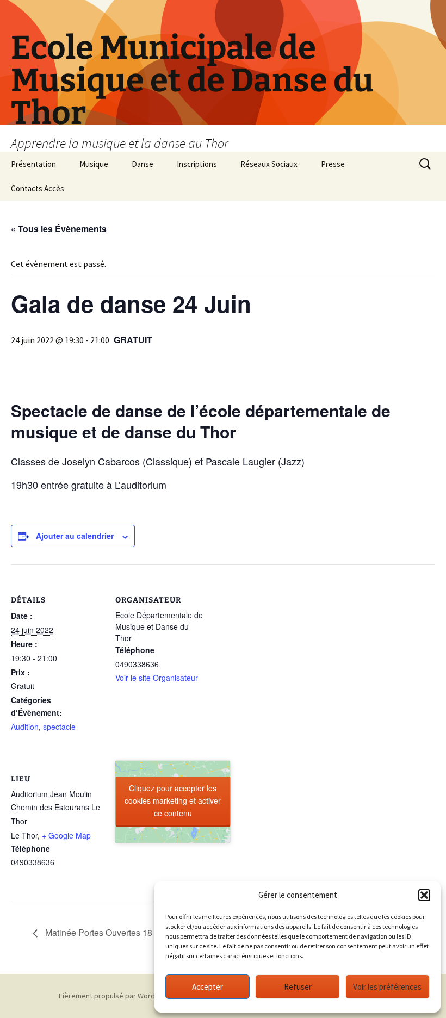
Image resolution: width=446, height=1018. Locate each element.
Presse (333, 164)
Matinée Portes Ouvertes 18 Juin (107, 932)
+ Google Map (66, 835)
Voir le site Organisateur (156, 677)
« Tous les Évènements (59, 228)
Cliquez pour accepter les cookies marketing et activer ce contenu (173, 800)
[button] (424, 895)
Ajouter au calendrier (75, 535)
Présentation (33, 164)
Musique (93, 164)
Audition (25, 726)
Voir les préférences (387, 987)
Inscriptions (197, 164)
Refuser (298, 987)
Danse (142, 164)
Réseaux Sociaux (269, 164)
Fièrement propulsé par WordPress (116, 996)
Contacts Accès (37, 188)
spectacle (59, 726)
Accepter (207, 987)
